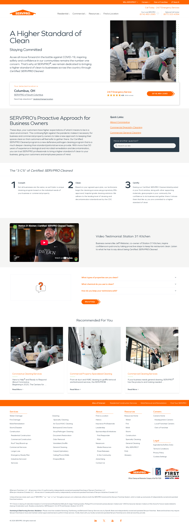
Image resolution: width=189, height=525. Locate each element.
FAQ (126, 451)
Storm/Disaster (16, 428)
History (98, 420)
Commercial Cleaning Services (142, 373)
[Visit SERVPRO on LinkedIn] (95, 521)
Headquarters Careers (164, 420)
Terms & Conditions (161, 449)
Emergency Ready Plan (20, 455)
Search (176, 2)
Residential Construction (21, 435)
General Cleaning (60, 447)
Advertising (100, 459)
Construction (15, 431)
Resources (94, 14)
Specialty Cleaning (60, 420)
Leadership (100, 428)
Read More (17, 389)
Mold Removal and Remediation (154, 403)
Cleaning (55, 416)
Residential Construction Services (123, 403)
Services (14, 463)
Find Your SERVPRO (178, 403)
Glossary (127, 455)
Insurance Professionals (105, 424)
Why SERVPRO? (132, 447)
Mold (128, 428)
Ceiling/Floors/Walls (61, 455)
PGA (99, 439)
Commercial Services (18, 447)
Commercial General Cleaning (125, 132)
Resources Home (131, 416)
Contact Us (100, 463)
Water (128, 420)
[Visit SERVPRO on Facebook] (121, 521)
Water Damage (16, 416)
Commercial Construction (21, 439)
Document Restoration (62, 435)
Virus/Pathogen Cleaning (63, 431)
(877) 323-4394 (171, 14)
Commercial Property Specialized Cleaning (91, 373)
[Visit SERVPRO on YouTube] (112, 521)
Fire (127, 424)
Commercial (79, 14)
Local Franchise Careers (164, 424)
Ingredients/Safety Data (163, 445)
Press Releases (103, 451)
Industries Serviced (18, 459)
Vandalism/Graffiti (60, 443)
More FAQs (90, 301)
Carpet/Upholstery (60, 451)
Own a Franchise (161, 2)
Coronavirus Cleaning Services (27, 373)
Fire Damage (15, 420)
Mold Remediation (17, 424)
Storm (128, 431)
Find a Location (110, 13)
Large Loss (15, 451)
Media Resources (104, 447)
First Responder (103, 435)
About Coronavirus (120, 122)
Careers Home (159, 416)
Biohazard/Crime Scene (62, 428)
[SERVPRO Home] (20, 14)
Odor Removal (59, 439)
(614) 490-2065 (148, 14)
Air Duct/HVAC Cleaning (63, 424)
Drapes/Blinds (58, 459)
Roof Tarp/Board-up (19, 443)
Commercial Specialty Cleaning (126, 127)
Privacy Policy (158, 453)
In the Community (104, 455)
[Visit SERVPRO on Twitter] (104, 521)
